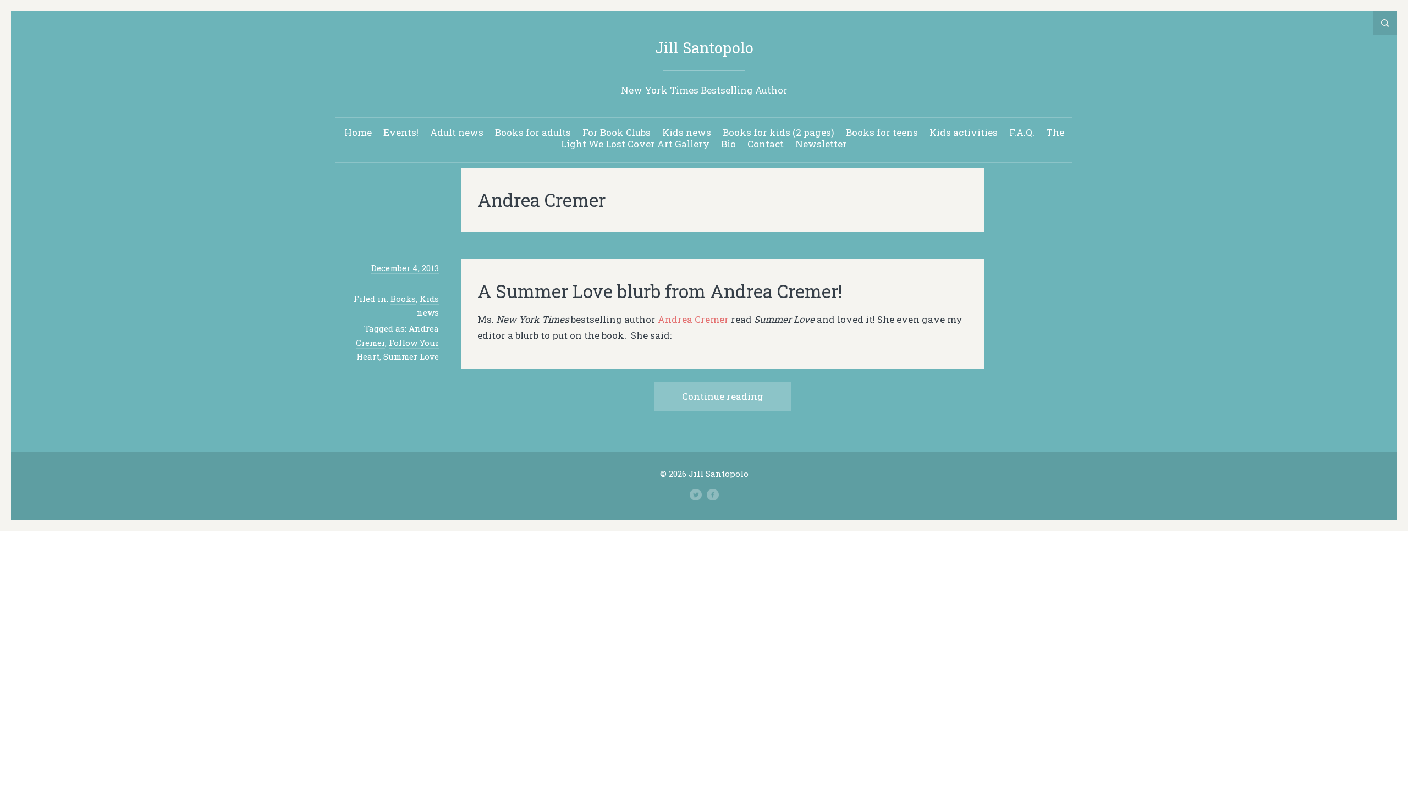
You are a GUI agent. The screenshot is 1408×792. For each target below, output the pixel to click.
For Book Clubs (616, 132)
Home (358, 132)
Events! (401, 132)
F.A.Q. (1022, 132)
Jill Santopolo (704, 47)
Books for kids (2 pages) (778, 132)
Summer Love (411, 356)
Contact (765, 144)
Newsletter (821, 144)
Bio (728, 144)
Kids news (686, 132)
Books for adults (533, 132)
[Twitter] (696, 495)
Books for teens (882, 132)
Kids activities (964, 132)
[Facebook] (713, 495)
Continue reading (722, 396)
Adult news (456, 132)
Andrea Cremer (694, 319)
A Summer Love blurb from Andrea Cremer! (659, 291)
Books (403, 298)
